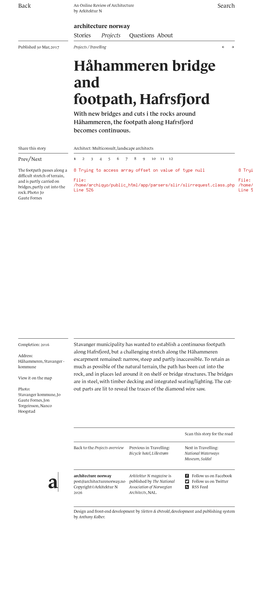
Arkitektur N (90, 11)
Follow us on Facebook (211, 476)
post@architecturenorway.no (99, 481)
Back (24, 5)
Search (226, 5)
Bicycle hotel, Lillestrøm (148, 453)
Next (36, 159)
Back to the (99, 447)
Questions (141, 35)
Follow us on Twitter (209, 481)
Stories (82, 35)
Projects (111, 35)
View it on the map (35, 378)
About (165, 35)
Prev (23, 159)
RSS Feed (199, 487)
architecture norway (102, 26)
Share (32, 148)
